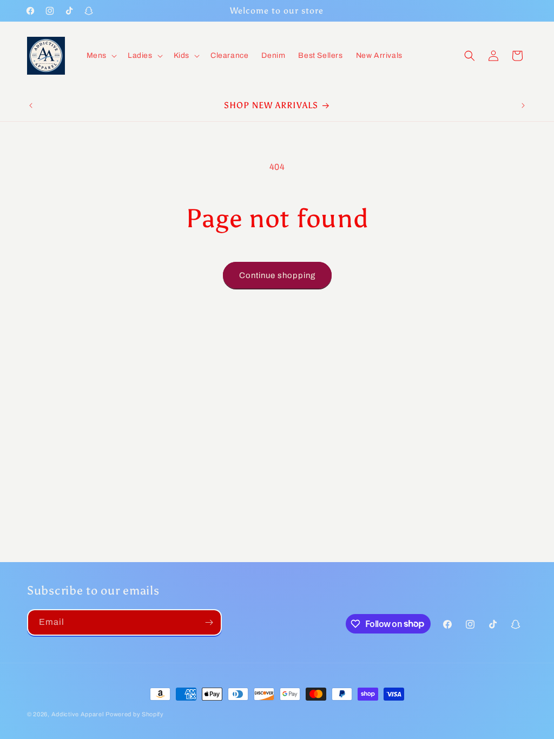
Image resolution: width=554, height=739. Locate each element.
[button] (100, 55)
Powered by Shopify (134, 714)
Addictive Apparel (77, 714)
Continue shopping (277, 275)
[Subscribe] (209, 622)
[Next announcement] (523, 105)
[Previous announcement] (31, 105)
